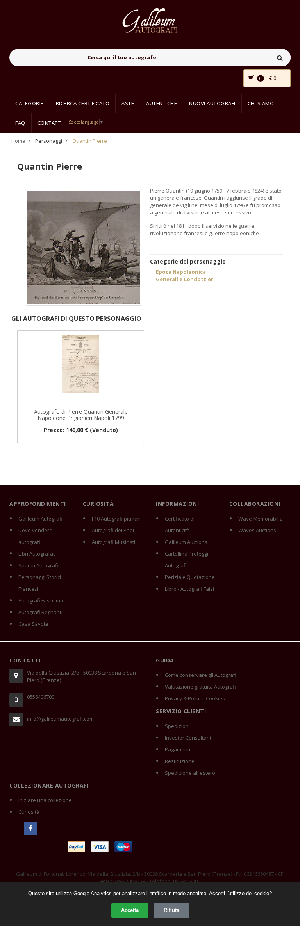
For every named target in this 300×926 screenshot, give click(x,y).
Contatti (50, 122)
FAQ (20, 122)
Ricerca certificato (83, 103)
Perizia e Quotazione (190, 577)
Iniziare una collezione (45, 800)
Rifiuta (171, 910)
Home (18, 141)
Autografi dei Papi (113, 530)
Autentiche (161, 103)
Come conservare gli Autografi (200, 674)
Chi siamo (261, 103)
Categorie (29, 103)
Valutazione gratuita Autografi (200, 686)
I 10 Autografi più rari (116, 518)
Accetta (130, 910)
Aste (127, 103)
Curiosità (28, 811)
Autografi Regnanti (40, 612)
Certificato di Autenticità (180, 524)
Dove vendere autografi (35, 536)
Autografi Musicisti (113, 541)
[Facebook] (31, 828)
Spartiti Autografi (38, 565)
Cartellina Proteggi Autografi (186, 559)
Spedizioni (177, 725)
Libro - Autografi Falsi (189, 588)
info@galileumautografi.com (60, 718)
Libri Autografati (37, 553)
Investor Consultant (188, 737)
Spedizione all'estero (190, 772)
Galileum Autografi (40, 518)
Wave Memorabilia (260, 518)
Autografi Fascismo (40, 600)
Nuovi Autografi (212, 103)
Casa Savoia (33, 623)
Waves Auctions (257, 530)
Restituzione (180, 761)
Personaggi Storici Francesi (39, 583)
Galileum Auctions (186, 541)
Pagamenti (177, 749)
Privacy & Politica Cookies (195, 698)
